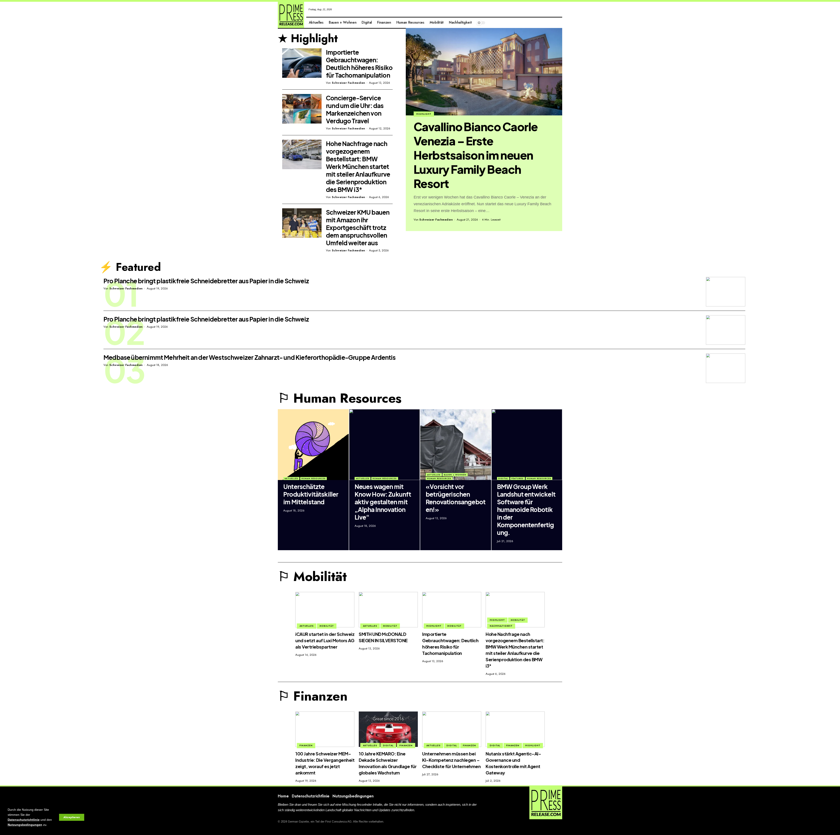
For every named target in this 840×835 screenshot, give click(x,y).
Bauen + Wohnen (455, 474)
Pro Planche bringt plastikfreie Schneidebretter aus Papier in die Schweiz (206, 281)
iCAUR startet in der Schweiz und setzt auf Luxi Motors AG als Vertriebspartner (324, 640)
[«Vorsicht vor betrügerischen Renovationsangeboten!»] (455, 444)
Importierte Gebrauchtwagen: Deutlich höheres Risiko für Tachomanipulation (359, 63)
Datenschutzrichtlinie (24, 819)
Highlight (423, 114)
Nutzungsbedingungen (25, 824)
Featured (517, 478)
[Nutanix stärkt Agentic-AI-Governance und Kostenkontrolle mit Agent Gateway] (515, 729)
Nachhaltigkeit (501, 626)
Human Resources (313, 478)
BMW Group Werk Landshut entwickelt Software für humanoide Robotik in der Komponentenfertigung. (526, 509)
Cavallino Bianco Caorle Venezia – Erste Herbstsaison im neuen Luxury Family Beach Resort (476, 155)
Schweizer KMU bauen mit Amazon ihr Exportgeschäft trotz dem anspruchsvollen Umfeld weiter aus (357, 227)
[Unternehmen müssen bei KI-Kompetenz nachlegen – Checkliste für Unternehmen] (451, 729)
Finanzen (306, 745)
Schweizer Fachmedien (436, 219)
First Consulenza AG (338, 821)
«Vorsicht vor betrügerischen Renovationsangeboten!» (455, 498)
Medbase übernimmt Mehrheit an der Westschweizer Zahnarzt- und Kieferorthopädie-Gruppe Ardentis (249, 357)
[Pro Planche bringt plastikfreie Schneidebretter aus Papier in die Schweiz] (725, 291)
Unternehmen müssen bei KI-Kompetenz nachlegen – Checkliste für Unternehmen (451, 760)
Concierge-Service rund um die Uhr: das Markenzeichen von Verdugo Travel (355, 109)
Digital (503, 478)
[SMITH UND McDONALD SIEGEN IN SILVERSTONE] (388, 609)
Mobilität (327, 626)
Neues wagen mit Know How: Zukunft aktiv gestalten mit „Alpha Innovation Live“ (383, 502)
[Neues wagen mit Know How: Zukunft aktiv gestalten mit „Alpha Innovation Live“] (384, 444)
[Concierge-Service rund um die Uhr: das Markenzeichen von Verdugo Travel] (302, 109)
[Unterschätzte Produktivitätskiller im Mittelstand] (313, 444)
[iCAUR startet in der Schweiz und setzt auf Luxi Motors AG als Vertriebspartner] (324, 609)
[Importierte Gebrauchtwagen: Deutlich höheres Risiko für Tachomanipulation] (302, 63)
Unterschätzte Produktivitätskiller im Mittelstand (310, 494)
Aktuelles (291, 478)
